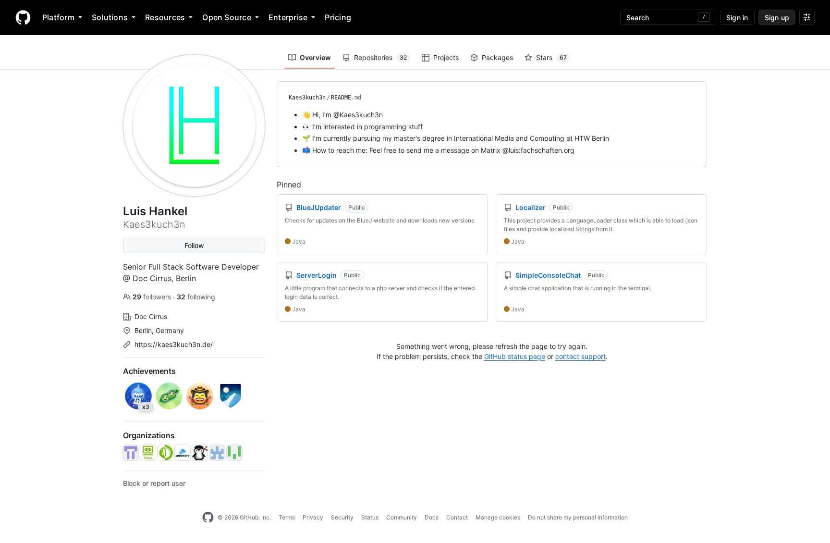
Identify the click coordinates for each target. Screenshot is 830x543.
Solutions (110, 17)
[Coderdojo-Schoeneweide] (200, 452)
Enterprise (288, 17)
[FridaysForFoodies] (234, 452)
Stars (551, 57)
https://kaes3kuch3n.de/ (173, 344)
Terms (287, 517)
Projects (446, 57)
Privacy (313, 517)
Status (369, 517)
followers (153, 297)
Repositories (380, 57)
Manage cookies (498, 517)
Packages (497, 57)
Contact (457, 517)
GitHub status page (514, 356)
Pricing (338, 17)
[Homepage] (23, 17)
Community (401, 517)
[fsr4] (165, 452)
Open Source (226, 17)
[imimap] (130, 452)
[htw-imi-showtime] (217, 452)
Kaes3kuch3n (307, 97)
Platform (58, 17)
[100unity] (182, 452)
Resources (165, 17)
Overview (315, 57)
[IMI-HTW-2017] (148, 452)
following (196, 297)
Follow (194, 245)
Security (342, 517)
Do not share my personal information (578, 517)
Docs (432, 517)
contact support (580, 356)
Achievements (149, 371)
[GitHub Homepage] (208, 517)
